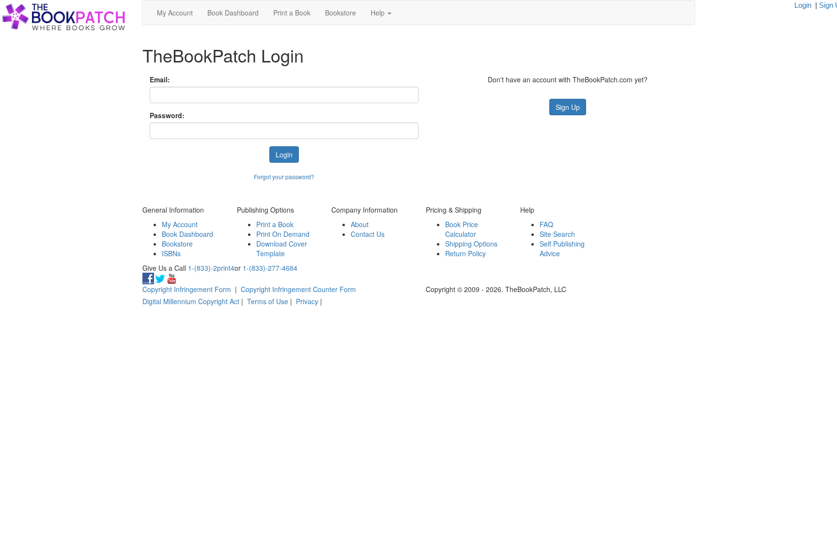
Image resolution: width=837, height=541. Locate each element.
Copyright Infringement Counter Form (298, 289)
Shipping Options (471, 243)
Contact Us (368, 234)
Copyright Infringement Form (186, 289)
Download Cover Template (281, 248)
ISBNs (171, 253)
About (360, 224)
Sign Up (568, 107)
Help (379, 12)
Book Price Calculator (461, 229)
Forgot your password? (284, 176)
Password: (167, 115)
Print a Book (291, 12)
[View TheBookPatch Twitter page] (160, 277)
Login (802, 5)
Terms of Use (267, 301)
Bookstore (340, 12)
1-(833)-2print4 (211, 268)
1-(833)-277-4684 (270, 268)
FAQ (546, 224)
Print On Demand (283, 234)
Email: (160, 79)
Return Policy (465, 253)
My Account (175, 12)
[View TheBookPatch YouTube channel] (171, 277)
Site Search (557, 234)
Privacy (307, 301)
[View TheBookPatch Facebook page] (148, 277)
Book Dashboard (233, 12)
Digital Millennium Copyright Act (190, 301)
